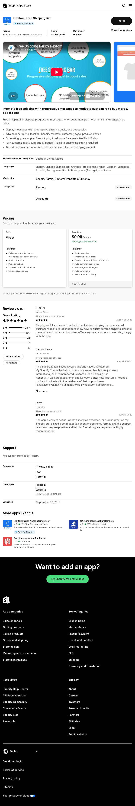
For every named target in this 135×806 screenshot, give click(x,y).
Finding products (13, 627)
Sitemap (8, 786)
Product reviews (79, 633)
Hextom (77, 34)
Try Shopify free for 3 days (67, 578)
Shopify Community (15, 701)
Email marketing (78, 646)
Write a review (13, 356)
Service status (78, 734)
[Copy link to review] (47, 307)
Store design (11, 646)
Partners (74, 714)
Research (9, 721)
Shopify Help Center (15, 688)
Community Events (14, 708)
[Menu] (130, 5)
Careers (74, 695)
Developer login (12, 761)
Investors (74, 701)
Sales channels (12, 620)
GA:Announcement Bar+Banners (97, 521)
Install (122, 20)
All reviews (11, 362)
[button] (34, 527)
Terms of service (13, 769)
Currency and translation (84, 666)
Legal (72, 727)
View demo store (121, 30)
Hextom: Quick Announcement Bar (32, 521)
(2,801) (61, 34)
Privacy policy (44, 466)
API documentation (15, 695)
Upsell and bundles (81, 640)
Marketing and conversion (19, 653)
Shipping (74, 659)
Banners (41, 187)
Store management (15, 659)
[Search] (124, 5)
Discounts (42, 198)
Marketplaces (77, 627)
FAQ (38, 471)
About (72, 688)
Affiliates (74, 721)
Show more (41, 391)
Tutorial (41, 476)
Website (41, 489)
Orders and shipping (15, 640)
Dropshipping (77, 620)
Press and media (79, 708)
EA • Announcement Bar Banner (30, 538)
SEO (71, 653)
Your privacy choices (16, 795)
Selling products (13, 633)
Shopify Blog (10, 714)
